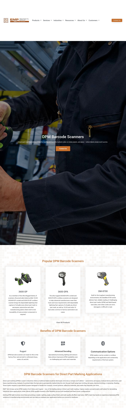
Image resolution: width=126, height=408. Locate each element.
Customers (93, 20)
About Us (81, 20)
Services (46, 20)
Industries (58, 20)
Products (35, 20)
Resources (69, 20)
